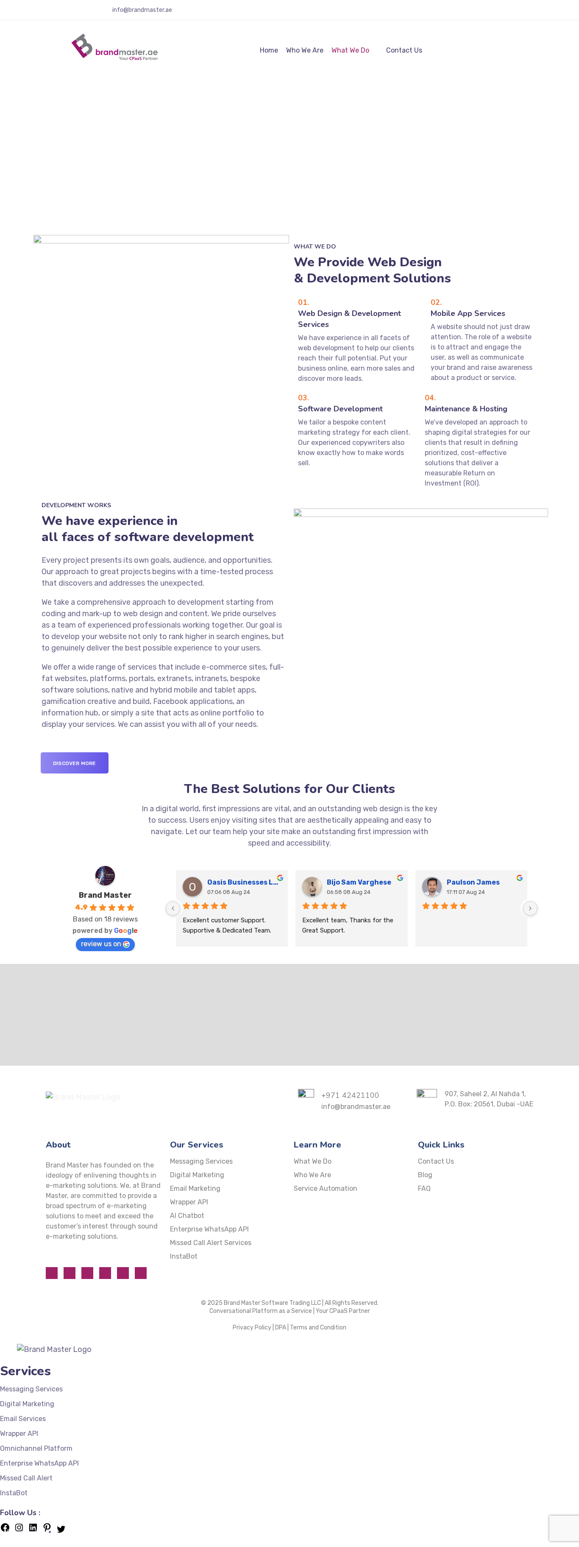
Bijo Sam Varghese (359, 882)
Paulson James (473, 882)
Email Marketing (195, 1188)
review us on (101, 944)
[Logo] (114, 50)
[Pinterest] (47, 1530)
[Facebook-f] (485, 13)
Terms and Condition (318, 1327)
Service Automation (325, 1188)
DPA (280, 1327)
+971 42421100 (66, 10)
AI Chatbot (187, 1216)
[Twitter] (510, 13)
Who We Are (304, 50)
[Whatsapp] (69, 1273)
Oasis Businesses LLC (244, 882)
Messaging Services (201, 1161)
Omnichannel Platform (36, 1448)
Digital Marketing (197, 1175)
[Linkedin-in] (534, 13)
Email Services (23, 1419)
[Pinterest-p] (522, 13)
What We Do (350, 50)
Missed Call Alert (26, 1478)
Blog (425, 1175)
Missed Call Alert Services (210, 1243)
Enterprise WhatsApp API (209, 1229)
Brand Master (105, 895)
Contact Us (404, 50)
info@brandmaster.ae (142, 10)
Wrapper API (189, 1202)
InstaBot (184, 1256)
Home (269, 50)
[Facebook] (5, 1530)
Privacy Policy (252, 1327)
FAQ (424, 1188)
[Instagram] (498, 13)
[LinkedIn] (33, 1530)
